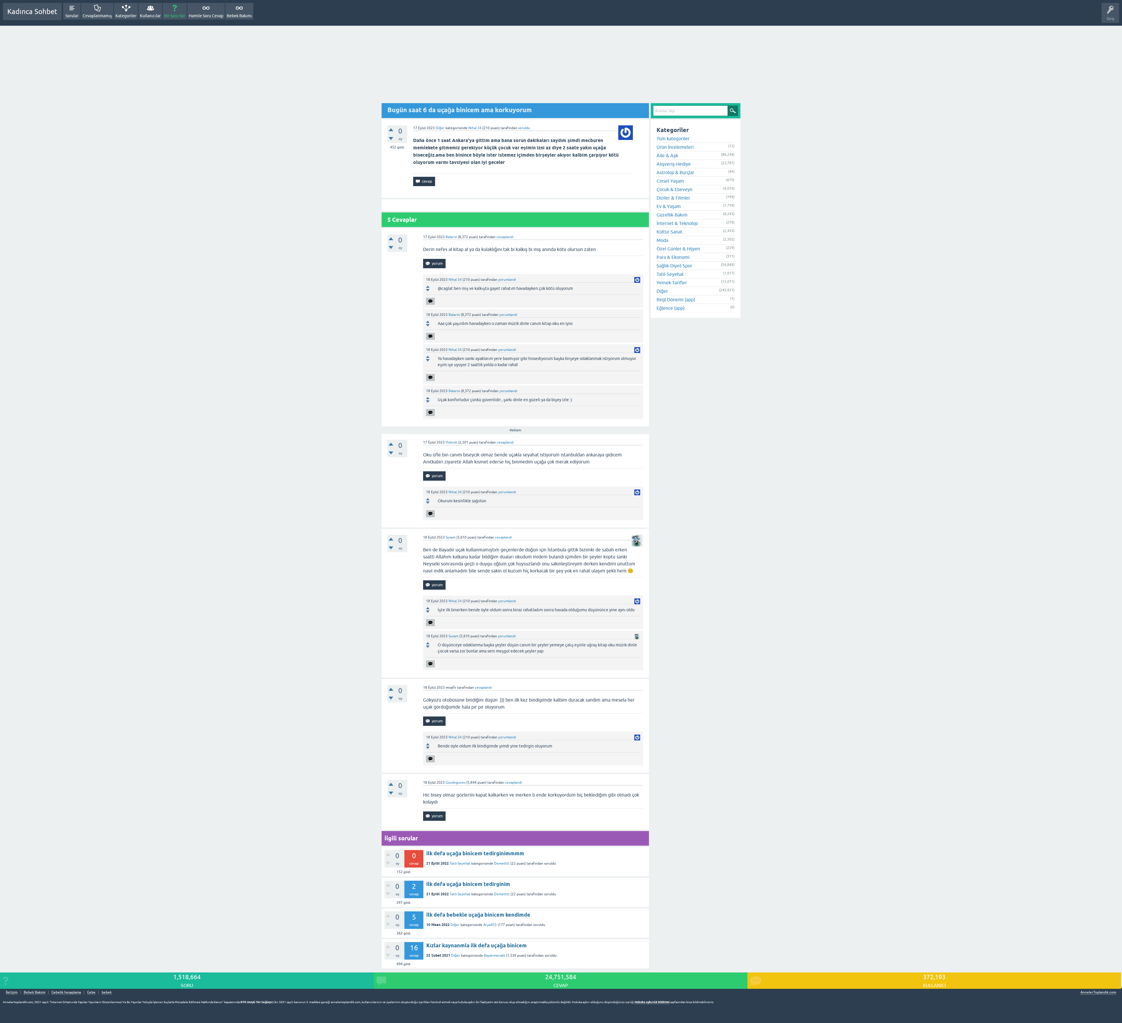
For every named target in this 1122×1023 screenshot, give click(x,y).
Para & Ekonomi (673, 257)
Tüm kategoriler (673, 138)
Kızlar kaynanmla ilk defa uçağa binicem (476, 945)
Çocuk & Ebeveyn (674, 189)
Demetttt (502, 863)
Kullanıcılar (150, 15)
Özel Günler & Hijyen (678, 248)
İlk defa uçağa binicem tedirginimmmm (475, 853)
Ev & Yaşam (669, 206)
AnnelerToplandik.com (1098, 992)
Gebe (91, 992)
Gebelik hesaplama (66, 992)
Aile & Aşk (667, 155)
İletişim (12, 992)
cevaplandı (504, 237)
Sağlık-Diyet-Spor (674, 265)
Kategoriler (125, 15)
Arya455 (490, 925)
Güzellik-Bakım (672, 214)
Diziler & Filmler (673, 197)
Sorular (71, 15)
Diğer (440, 128)
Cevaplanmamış (97, 15)
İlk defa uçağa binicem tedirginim (468, 884)
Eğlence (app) (671, 308)
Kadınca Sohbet (32, 11)
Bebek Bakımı (239, 15)
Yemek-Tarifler (672, 282)
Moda (662, 240)
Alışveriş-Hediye (674, 164)
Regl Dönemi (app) (676, 299)
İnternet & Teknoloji (677, 223)
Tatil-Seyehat (460, 863)
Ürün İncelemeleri (675, 147)
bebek (107, 992)
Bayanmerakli (494, 955)
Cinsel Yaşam (670, 181)
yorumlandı (507, 280)
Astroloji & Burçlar (675, 172)
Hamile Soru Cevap (206, 15)
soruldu (524, 128)
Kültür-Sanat (669, 231)
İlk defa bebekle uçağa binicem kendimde (478, 915)
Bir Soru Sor (174, 15)
